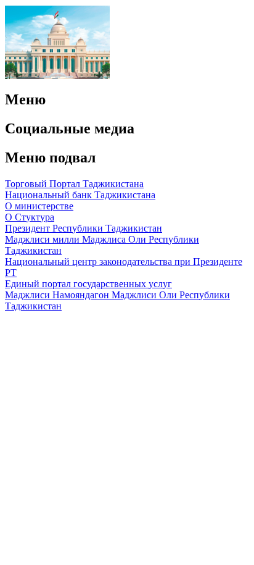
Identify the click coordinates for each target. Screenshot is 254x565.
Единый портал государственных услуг (88, 283)
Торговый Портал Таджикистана (74, 183)
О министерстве (39, 206)
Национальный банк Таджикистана (80, 195)
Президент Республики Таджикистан (83, 228)
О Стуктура (29, 217)
